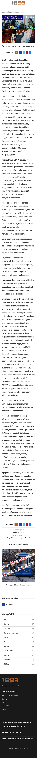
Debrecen (19, 628)
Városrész (19, 660)
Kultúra (19, 646)
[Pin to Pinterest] (27, 52)
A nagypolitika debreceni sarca (18, 585)
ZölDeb (19, 664)
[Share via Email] (30, 52)
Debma (19, 624)
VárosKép (19, 655)
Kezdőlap (4, 12)
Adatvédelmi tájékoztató (10, 696)
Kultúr (19, 642)
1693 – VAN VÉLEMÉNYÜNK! (13, 726)
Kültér (19, 637)
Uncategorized (19, 651)
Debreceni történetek (19, 633)
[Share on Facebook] (20, 52)
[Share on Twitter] (24, 52)
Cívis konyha (6, 706)
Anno (19, 620)
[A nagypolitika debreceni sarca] (18, 565)
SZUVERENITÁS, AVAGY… (12, 733)
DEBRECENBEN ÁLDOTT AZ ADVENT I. (17, 739)
